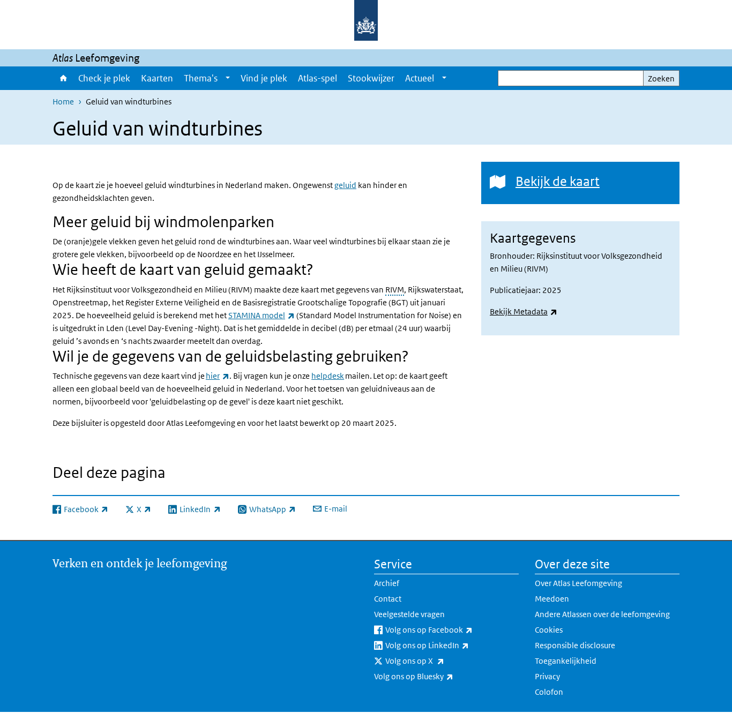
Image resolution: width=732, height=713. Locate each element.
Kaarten (157, 78)
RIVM (394, 289)
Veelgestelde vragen (409, 614)
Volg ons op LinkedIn (450, 645)
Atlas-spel (317, 78)
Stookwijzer (371, 78)
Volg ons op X (438, 660)
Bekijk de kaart (558, 181)
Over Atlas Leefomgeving (578, 583)
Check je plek (104, 78)
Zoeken (661, 78)
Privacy (547, 676)
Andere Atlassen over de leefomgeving (602, 614)
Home (63, 78)
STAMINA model (261, 315)
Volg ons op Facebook (452, 629)
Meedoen (552, 599)
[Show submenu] (227, 78)
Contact (387, 599)
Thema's (201, 78)
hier (217, 376)
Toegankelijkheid (565, 661)
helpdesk (327, 376)
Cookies (549, 630)
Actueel (419, 78)
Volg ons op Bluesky (437, 676)
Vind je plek (264, 78)
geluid (345, 185)
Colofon (549, 692)
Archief (386, 583)
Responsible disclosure (575, 645)
